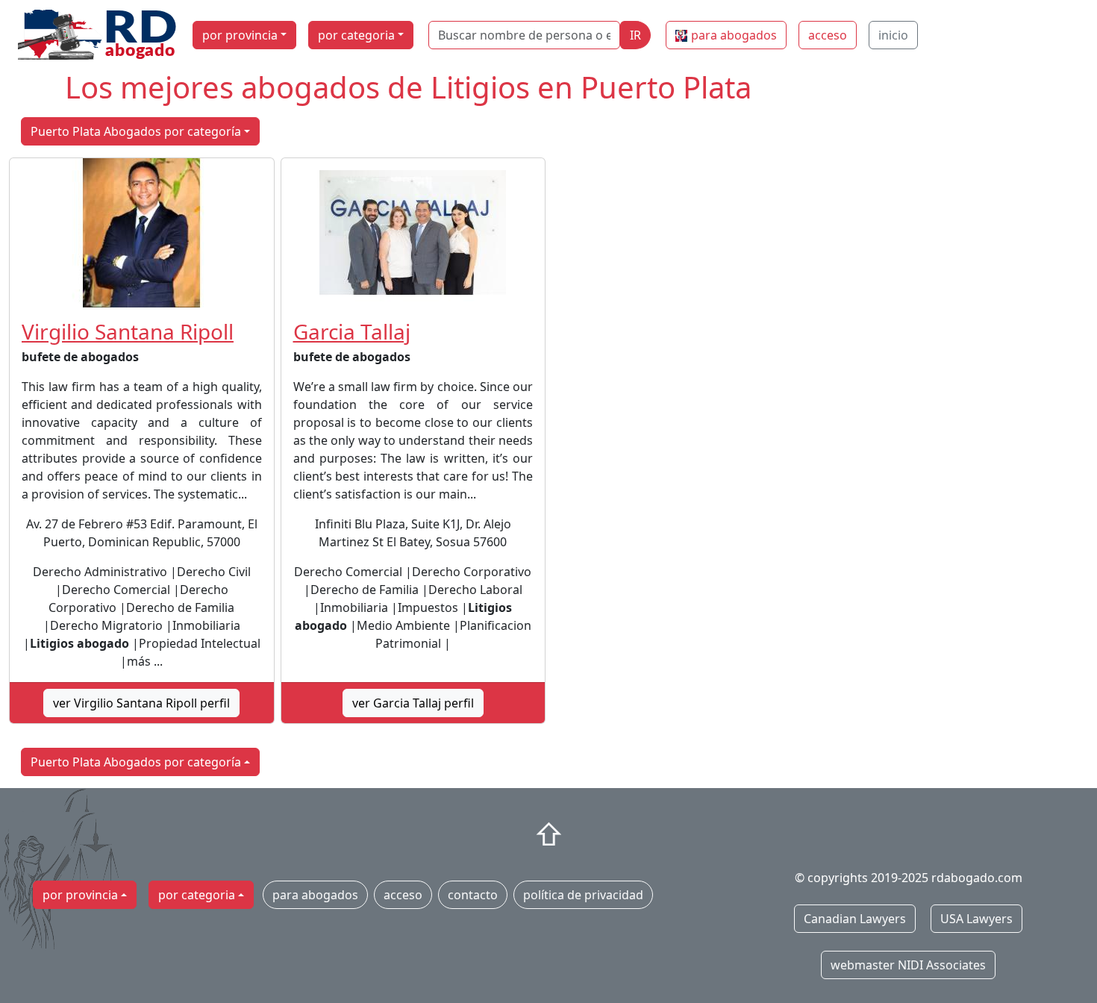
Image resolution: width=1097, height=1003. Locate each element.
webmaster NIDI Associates (908, 965)
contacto (473, 895)
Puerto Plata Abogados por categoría (136, 131)
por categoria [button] (356, 35)
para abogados (734, 35)
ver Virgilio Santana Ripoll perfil (141, 703)
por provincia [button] (240, 35)
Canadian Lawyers (855, 918)
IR (635, 35)
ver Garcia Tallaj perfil (413, 703)
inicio (893, 35)
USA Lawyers (976, 918)
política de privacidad (583, 895)
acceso (827, 35)
